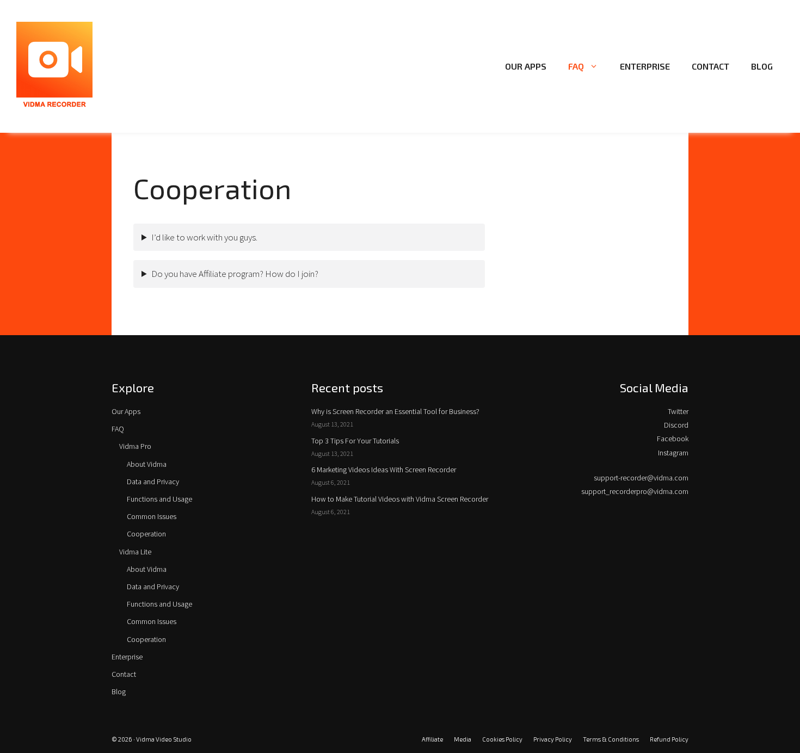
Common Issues (151, 516)
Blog (762, 66)
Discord (676, 425)
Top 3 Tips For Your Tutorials (355, 441)
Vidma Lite (135, 552)
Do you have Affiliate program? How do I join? (234, 274)
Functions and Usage (159, 499)
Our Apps (525, 66)
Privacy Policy (552, 739)
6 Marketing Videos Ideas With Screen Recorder (383, 469)
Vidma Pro (135, 446)
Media (462, 739)
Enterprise (645, 66)
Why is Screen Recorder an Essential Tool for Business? (395, 411)
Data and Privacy (153, 481)
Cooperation (146, 534)
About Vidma (147, 464)
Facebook (672, 438)
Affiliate (432, 739)
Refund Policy (669, 739)
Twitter (678, 411)
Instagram (673, 453)
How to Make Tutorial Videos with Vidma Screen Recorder (399, 499)
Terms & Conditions (611, 739)
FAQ (576, 66)
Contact (710, 66)
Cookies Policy (502, 739)
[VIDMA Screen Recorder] (54, 65)
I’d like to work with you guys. (204, 237)
